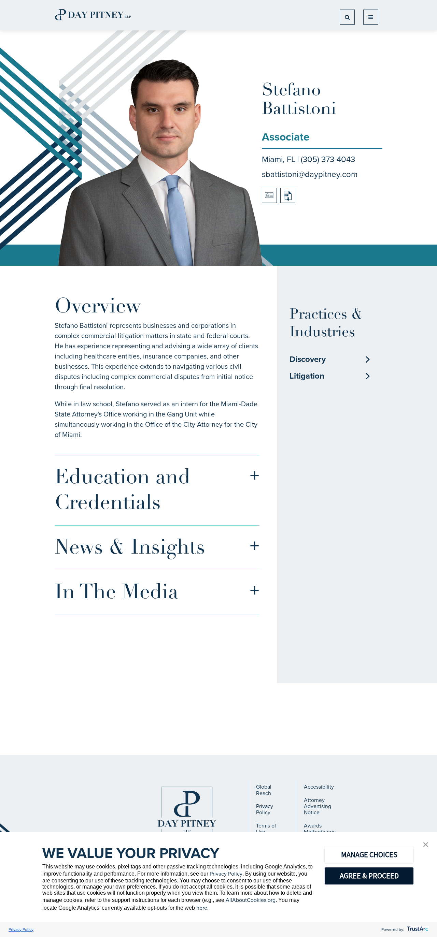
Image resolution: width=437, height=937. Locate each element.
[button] (426, 845)
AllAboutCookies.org (251, 900)
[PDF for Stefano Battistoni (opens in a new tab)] (287, 195)
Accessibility (319, 787)
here (201, 908)
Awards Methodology (320, 829)
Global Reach (263, 790)
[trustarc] (417, 929)
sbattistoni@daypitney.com (309, 174)
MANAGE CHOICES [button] (369, 854)
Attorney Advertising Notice (317, 806)
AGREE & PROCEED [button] (369, 875)
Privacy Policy (264, 809)
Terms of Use (266, 829)
